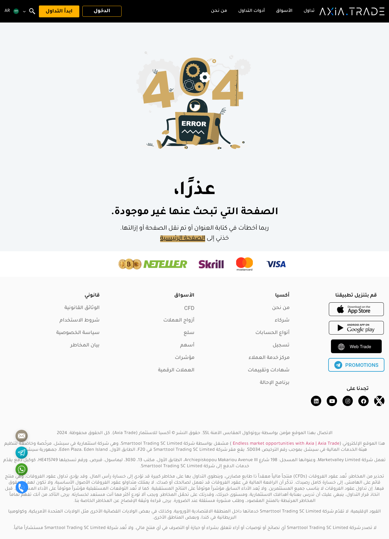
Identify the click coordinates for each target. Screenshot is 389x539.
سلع (189, 333)
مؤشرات (184, 358)
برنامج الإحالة (275, 383)
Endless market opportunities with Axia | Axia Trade (286, 444)
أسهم (187, 345)
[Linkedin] (316, 401)
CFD (189, 308)
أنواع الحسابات (272, 333)
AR (7, 11)
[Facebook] (363, 401)
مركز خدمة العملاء (269, 358)
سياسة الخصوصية (78, 333)
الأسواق (184, 295)
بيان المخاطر (85, 345)
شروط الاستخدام (80, 320)
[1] (21, 436)
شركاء (282, 320)
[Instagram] (348, 401)
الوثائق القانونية (82, 308)
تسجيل (281, 345)
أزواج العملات (178, 320)
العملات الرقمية (176, 370)
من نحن (281, 308)
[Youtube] (332, 401)
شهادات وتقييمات (269, 370)
